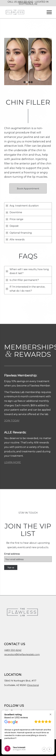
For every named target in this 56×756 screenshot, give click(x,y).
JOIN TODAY (11, 420)
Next (45, 61)
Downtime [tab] (16, 212)
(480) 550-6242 (25, 1)
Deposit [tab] (14, 226)
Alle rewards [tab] (17, 239)
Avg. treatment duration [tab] (24, 205)
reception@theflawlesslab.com (22, 654)
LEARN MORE (12, 462)
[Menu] (48, 12)
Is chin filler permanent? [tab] (24, 280)
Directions (33, 685)
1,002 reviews (21, 717)
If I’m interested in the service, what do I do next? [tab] (27, 288)
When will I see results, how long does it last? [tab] (29, 271)
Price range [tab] (16, 219)
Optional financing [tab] (21, 233)
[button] (50, 714)
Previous (10, 61)
